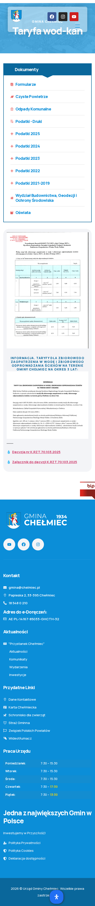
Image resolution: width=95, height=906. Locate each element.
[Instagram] (63, 16)
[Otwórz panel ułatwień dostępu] (56, 897)
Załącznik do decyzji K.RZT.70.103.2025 (44, 462)
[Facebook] (52, 16)
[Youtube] (74, 16)
